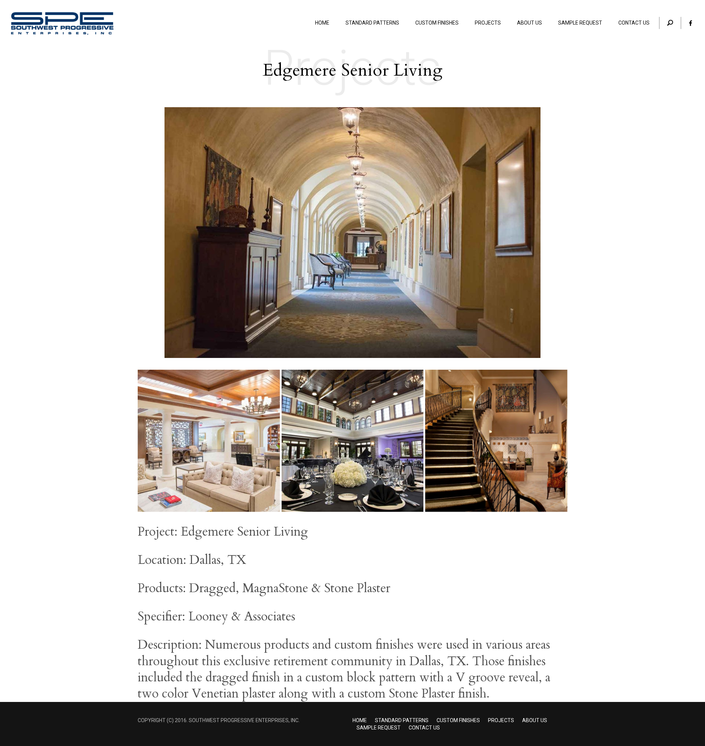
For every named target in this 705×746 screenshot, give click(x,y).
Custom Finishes (458, 720)
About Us (534, 720)
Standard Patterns (402, 720)
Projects (501, 720)
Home (359, 720)
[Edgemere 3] (353, 441)
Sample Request (379, 728)
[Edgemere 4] (496, 441)
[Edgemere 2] (209, 441)
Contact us (424, 728)
